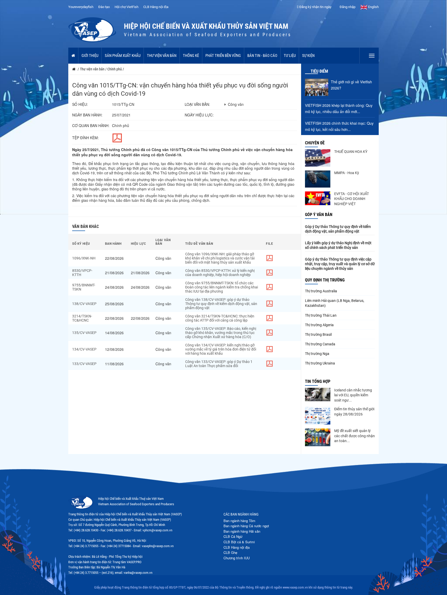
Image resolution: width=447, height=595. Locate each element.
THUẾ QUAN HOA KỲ (350, 152)
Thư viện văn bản (161, 55)
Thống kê (191, 55)
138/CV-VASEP (84, 304)
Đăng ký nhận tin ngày (315, 7)
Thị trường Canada (320, 344)
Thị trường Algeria (319, 325)
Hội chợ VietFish (126, 7)
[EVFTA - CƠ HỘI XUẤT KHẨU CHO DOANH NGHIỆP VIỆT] (317, 198)
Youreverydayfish (80, 7)
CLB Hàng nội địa (155, 7)
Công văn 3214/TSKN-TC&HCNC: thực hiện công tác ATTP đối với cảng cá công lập (219, 318)
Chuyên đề (315, 142)
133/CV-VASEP (84, 364)
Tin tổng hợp (317, 381)
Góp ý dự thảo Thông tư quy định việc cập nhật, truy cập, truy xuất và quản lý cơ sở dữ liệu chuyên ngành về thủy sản (340, 264)
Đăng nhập (347, 7)
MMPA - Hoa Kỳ (346, 173)
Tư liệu (290, 55)
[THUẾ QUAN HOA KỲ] (317, 157)
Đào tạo (104, 7)
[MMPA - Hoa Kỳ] (317, 179)
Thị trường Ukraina (320, 363)
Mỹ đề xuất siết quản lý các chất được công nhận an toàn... (354, 436)
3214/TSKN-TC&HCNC (82, 318)
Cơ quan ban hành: (90, 125)
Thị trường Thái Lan (321, 315)
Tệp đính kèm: (85, 137)
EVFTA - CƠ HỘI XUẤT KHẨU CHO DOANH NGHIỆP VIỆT (351, 199)
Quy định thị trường (325, 280)
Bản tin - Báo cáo (262, 55)
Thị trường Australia (321, 291)
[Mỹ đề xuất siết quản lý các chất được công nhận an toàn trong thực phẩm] (317, 437)
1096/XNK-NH (83, 258)
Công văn (236, 104)
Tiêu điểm (319, 71)
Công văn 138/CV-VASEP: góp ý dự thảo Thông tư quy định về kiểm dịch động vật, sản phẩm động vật (221, 304)
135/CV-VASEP (84, 333)
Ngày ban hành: (87, 114)
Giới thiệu (89, 55)
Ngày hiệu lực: (199, 114)
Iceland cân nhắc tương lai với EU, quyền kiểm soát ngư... (353, 395)
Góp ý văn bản (318, 214)
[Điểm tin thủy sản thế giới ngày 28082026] (317, 416)
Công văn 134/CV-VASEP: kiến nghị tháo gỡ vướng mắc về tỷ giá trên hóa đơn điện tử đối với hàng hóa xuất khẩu (220, 349)
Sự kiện (308, 55)
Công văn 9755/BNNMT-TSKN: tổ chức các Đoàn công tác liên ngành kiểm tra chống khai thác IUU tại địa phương (221, 287)
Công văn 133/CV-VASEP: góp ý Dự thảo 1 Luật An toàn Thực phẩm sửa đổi (218, 364)
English (373, 7)
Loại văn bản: (197, 104)
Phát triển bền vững (223, 55)
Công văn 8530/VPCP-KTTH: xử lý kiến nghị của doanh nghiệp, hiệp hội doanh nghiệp (220, 273)
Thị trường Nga (317, 354)
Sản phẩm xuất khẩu (122, 55)
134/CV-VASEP (84, 349)
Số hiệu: (80, 104)
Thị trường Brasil (318, 334)
